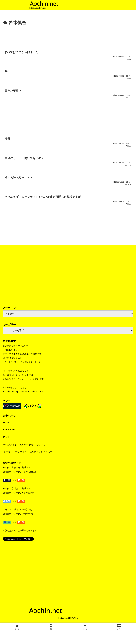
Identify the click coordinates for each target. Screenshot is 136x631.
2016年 (39, 391)
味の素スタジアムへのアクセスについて (24, 444)
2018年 (23, 391)
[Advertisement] (68, 35)
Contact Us (9, 429)
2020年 (6, 391)
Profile (6, 437)
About (6, 422)
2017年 (31, 391)
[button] (126, 468)
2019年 (15, 391)
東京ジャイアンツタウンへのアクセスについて (27, 452)
